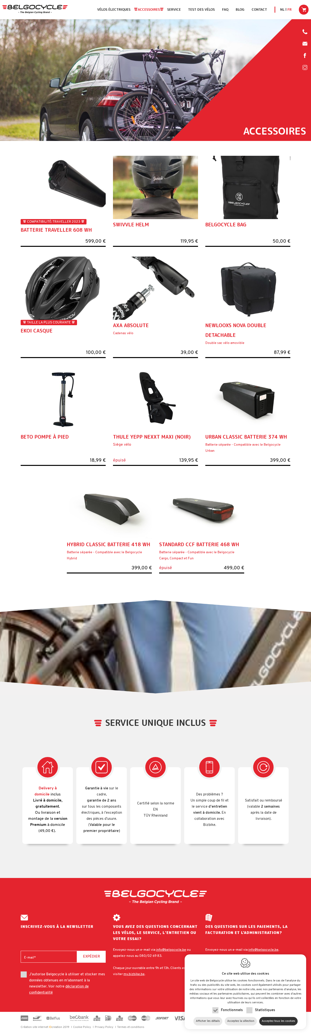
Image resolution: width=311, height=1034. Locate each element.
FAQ (225, 9)
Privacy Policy (104, 1027)
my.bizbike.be (134, 974)
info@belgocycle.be (305, 44)
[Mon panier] (304, 9)
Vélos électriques (113, 9)
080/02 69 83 (305, 33)
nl (282, 9)
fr (289, 9)
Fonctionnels (232, 1010)
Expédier (91, 956)
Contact (259, 9)
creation (41, 1027)
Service (174, 9)
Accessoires (149, 9)
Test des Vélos (201, 9)
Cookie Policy (82, 1027)
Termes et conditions (130, 1027)
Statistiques (265, 1010)
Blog (240, 9)
